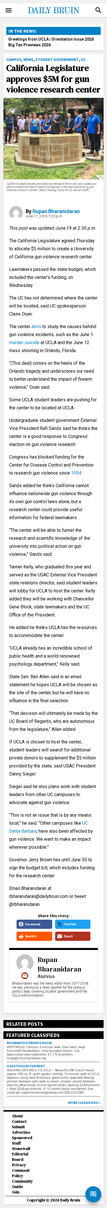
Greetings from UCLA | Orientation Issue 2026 (51, 39)
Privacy (19, 1165)
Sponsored (22, 1137)
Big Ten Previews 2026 (29, 45)
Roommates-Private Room (29, 1043)
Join (15, 1192)
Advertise (21, 1132)
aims (36, 326)
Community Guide (22, 1184)
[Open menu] (8, 10)
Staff (16, 1143)
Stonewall (21, 1148)
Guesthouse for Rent (26, 1066)
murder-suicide (25, 342)
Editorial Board (20, 1156)
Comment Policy (21, 1173)
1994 (76, 473)
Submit (18, 1127)
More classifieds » (84, 1102)
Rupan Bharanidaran (56, 211)
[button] (98, 10)
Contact (19, 1121)
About (17, 1116)
